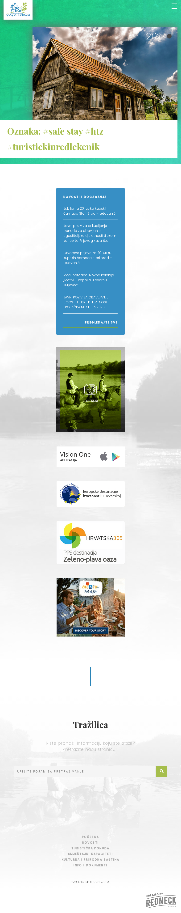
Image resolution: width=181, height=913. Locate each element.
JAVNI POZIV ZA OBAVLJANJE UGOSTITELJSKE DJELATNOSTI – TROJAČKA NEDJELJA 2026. (87, 302)
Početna (90, 837)
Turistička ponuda (90, 848)
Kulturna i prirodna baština (90, 860)
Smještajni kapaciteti (90, 854)
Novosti (90, 843)
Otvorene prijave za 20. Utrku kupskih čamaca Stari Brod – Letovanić (87, 258)
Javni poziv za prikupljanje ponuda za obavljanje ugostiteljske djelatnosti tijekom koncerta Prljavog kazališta (89, 233)
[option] (105, 74)
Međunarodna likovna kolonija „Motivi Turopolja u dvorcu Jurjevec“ (88, 280)
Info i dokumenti (90, 865)
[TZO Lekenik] (18, 10)
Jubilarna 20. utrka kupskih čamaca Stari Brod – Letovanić (89, 211)
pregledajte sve (101, 322)
